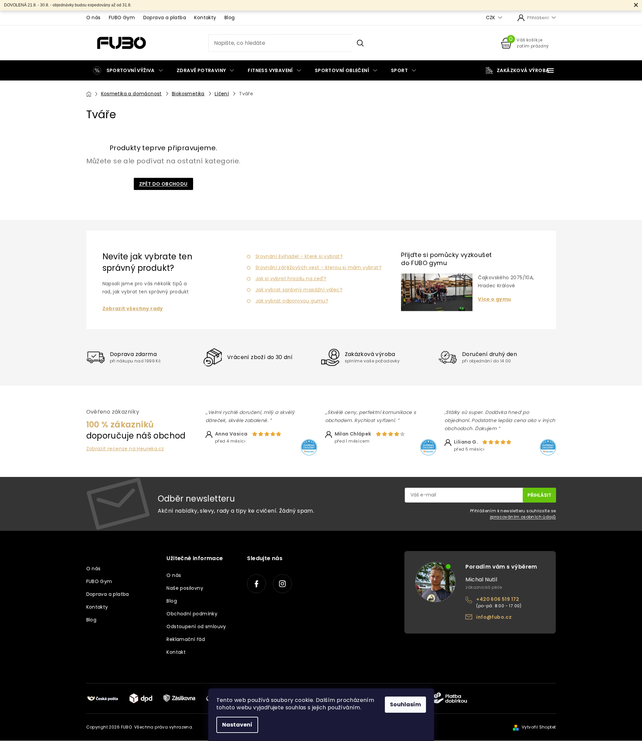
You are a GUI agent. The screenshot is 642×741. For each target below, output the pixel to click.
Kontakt (176, 652)
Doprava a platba (164, 17)
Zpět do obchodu (163, 184)
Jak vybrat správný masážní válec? (298, 289)
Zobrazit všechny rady (132, 308)
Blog (229, 17)
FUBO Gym (122, 17)
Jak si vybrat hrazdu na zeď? (290, 278)
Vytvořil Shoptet (539, 727)
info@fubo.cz (494, 617)
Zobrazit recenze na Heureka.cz (125, 449)
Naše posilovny (184, 588)
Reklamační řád (185, 639)
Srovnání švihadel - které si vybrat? (299, 256)
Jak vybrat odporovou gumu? (291, 300)
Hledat (360, 43)
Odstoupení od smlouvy (196, 626)
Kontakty (205, 17)
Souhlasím (405, 704)
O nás (93, 17)
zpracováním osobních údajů (523, 517)
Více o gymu (494, 299)
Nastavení (237, 725)
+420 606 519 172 (497, 599)
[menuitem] (128, 70)
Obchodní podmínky (191, 613)
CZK (491, 17)
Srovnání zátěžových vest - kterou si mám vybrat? (318, 267)
